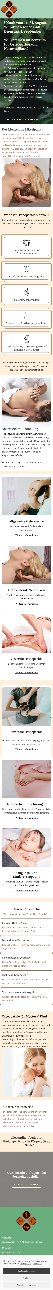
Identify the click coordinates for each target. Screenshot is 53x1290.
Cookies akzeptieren (26, 1271)
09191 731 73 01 (13, 1252)
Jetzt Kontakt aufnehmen (22, 119)
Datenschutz (25, 1264)
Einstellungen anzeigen (26, 1285)
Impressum (37, 1264)
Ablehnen (26, 1278)
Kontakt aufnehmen (26, 1184)
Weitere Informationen (26, 535)
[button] (50, 9)
